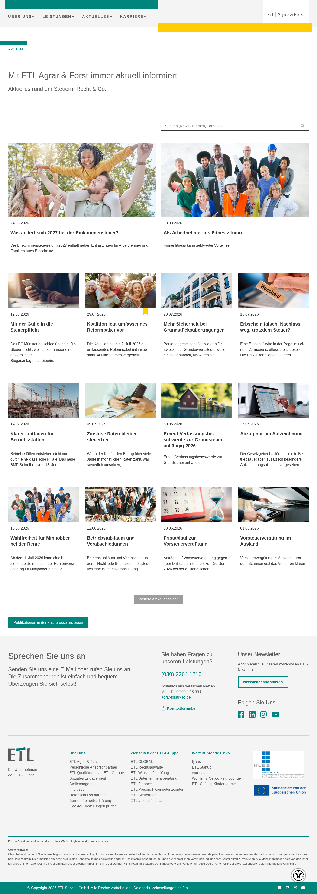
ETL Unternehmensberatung (154, 778)
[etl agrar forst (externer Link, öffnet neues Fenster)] (252, 714)
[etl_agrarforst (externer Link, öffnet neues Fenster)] (263, 714)
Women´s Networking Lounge (216, 778)
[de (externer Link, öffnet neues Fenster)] (281, 790)
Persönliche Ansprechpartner (93, 767)
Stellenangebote (83, 784)
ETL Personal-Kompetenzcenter (157, 789)
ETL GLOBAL (142, 762)
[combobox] (235, 126)
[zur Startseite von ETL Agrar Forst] (286, 15)
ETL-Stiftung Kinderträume (214, 784)
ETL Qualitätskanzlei (86, 773)
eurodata (199, 773)
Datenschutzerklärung (87, 795)
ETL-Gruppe (114, 773)
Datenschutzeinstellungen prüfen (160, 888)
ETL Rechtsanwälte (147, 767)
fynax (196, 762)
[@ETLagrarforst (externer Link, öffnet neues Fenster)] (275, 714)
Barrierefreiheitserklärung (90, 801)
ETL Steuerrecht (144, 795)
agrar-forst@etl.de (176, 697)
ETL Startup (201, 767)
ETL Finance (141, 784)
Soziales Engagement (87, 778)
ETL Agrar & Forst (84, 762)
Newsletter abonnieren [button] (263, 682)
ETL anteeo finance (147, 801)
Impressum (78, 789)
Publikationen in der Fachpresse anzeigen (48, 622)
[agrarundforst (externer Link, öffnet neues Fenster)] (241, 714)
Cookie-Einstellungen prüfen (92, 806)
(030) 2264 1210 (181, 674)
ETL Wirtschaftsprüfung (150, 773)
